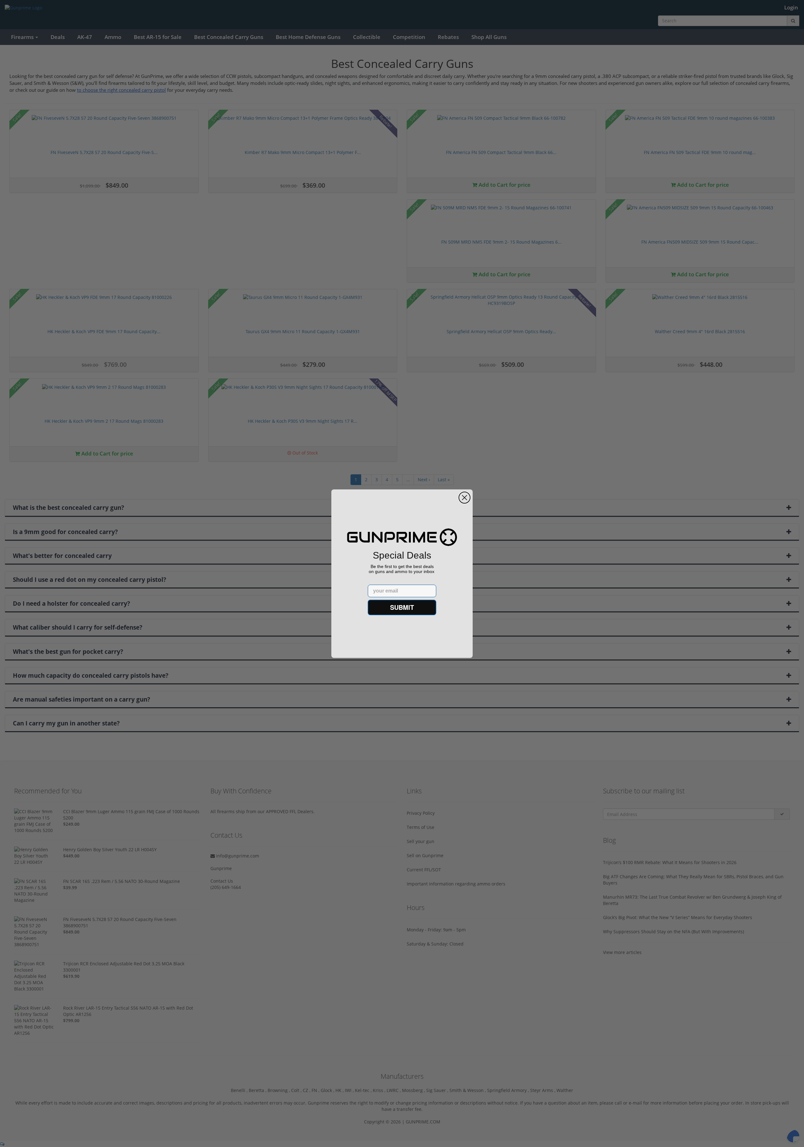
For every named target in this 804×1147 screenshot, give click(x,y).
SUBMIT (402, 607)
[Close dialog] (464, 497)
